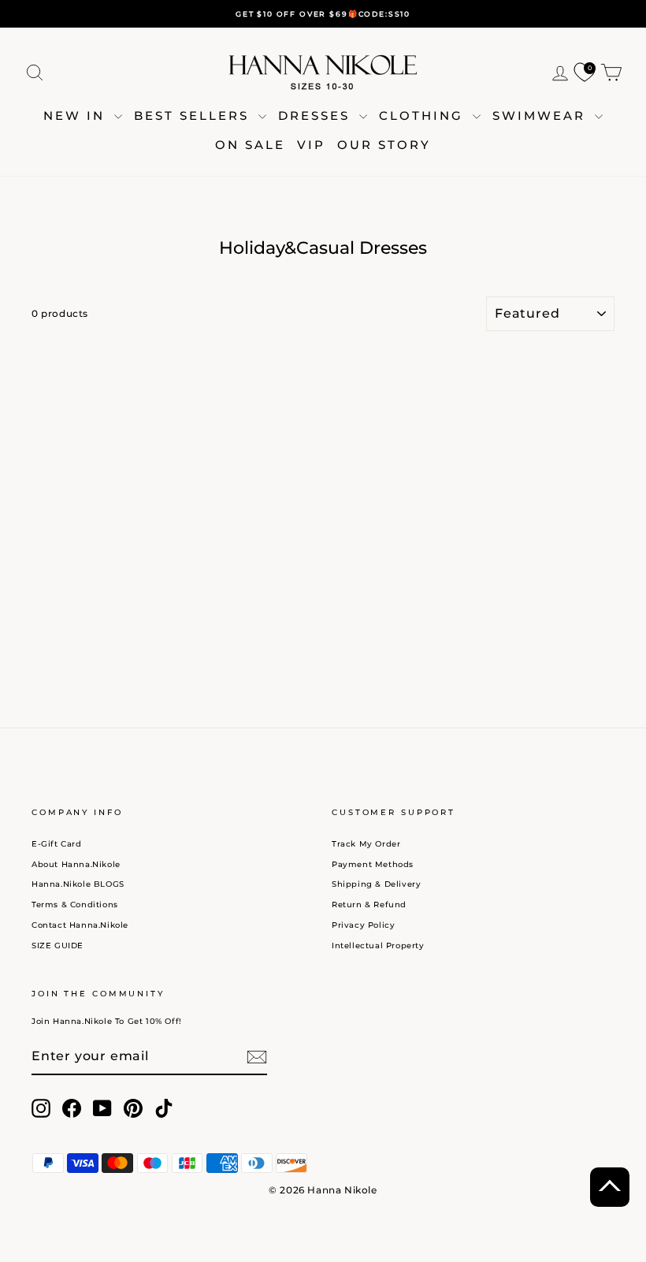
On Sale (250, 144)
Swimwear (541, 115)
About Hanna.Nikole (76, 864)
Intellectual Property (378, 945)
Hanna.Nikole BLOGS (78, 884)
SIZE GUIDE (58, 945)
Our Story (384, 144)
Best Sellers (194, 115)
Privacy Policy (363, 925)
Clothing (424, 115)
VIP (311, 144)
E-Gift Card (57, 844)
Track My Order (366, 844)
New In (76, 115)
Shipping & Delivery (376, 884)
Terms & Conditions (75, 904)
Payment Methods (373, 864)
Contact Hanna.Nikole (80, 925)
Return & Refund (369, 904)
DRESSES (316, 115)
